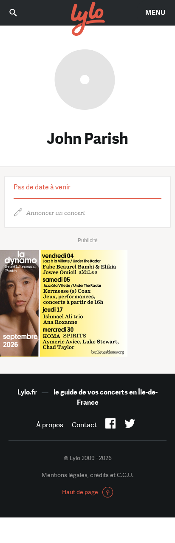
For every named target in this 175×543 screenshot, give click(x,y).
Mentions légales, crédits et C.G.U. (87, 475)
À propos (49, 424)
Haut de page (80, 492)
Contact (84, 424)
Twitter (129, 425)
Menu (155, 12)
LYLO (87, 19)
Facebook (110, 425)
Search (19, 12)
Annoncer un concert (55, 213)
